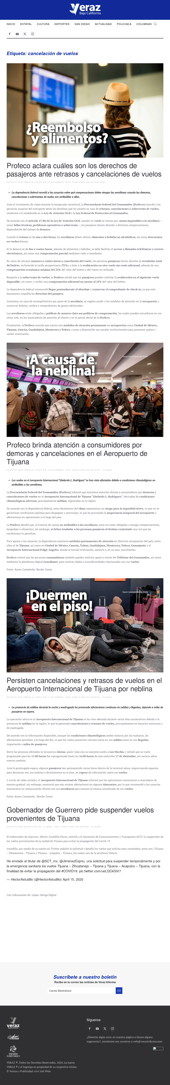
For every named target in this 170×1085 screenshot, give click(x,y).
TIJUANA (107, 470)
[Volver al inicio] (85, 9)
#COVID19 (69, 870)
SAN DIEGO (82, 24)
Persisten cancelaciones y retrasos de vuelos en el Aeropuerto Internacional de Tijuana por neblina (84, 684)
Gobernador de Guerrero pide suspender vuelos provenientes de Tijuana (80, 813)
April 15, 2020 (73, 879)
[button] (155, 24)
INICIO (11, 24)
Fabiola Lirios (33, 182)
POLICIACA (124, 24)
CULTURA (43, 24)
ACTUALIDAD (103, 24)
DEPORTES (62, 24)
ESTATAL (95, 470)
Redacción (31, 826)
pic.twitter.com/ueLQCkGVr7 (100, 870)
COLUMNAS (144, 24)
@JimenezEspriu (72, 860)
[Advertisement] (85, 925)
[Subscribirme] (119, 990)
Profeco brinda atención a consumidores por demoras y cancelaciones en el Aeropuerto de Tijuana (77, 452)
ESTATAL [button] (26, 24)
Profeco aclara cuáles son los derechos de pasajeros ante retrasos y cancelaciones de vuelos (84, 169)
